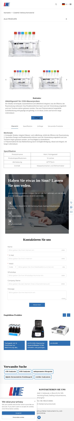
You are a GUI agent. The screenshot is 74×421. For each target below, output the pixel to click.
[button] (64, 315)
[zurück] (6, 80)
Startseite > (8, 13)
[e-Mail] (71, 212)
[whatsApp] (71, 207)
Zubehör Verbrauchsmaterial (23, 13)
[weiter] (66, 80)
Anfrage (37, 118)
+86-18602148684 (14, 214)
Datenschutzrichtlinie (37, 413)
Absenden (37, 305)
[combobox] (12, 267)
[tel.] (71, 202)
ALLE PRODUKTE (10, 19)
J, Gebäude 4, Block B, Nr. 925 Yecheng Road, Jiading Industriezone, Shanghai (34, 205)
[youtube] (39, 417)
